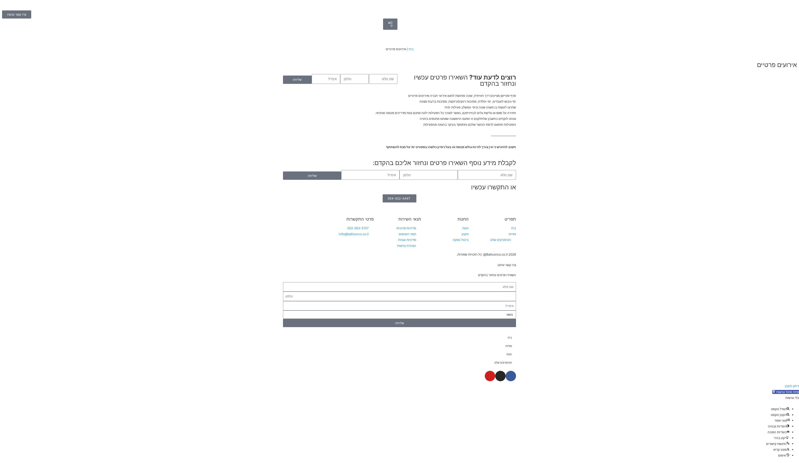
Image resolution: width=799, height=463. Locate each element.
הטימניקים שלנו (503, 362)
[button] (785, 392)
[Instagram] (500, 376)
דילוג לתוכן (792, 386)
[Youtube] (490, 376)
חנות (509, 354)
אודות (509, 346)
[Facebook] (511, 376)
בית (411, 49)
